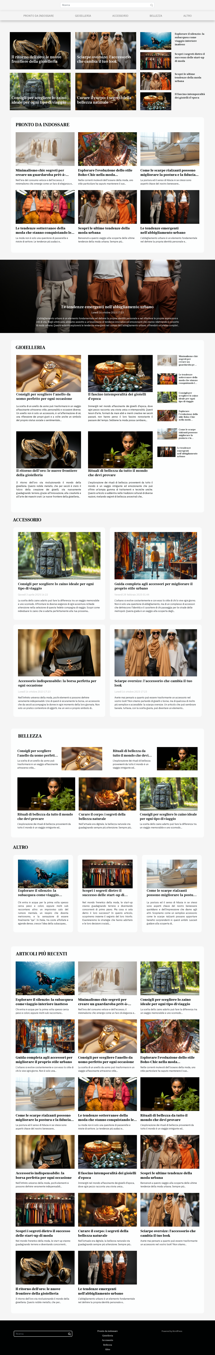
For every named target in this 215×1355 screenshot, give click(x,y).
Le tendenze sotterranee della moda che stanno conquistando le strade (43, 232)
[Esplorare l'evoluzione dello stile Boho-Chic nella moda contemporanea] (107, 148)
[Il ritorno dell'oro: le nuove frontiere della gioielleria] (48, 449)
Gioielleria (83, 15)
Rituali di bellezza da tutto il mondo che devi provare (118, 472)
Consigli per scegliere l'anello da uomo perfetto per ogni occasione (44, 396)
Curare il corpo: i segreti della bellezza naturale (104, 100)
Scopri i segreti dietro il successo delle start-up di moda (190, 57)
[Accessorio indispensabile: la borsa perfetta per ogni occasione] (59, 652)
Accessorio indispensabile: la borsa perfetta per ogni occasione (57, 683)
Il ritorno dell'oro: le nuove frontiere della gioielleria (36, 59)
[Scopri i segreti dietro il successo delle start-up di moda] (155, 60)
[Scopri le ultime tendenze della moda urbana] (155, 80)
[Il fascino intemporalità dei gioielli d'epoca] (155, 101)
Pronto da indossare (38, 15)
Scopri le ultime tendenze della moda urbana (188, 77)
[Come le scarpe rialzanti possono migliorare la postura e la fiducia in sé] (169, 148)
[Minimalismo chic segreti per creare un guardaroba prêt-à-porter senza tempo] (45, 148)
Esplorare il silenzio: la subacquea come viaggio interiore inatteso (189, 39)
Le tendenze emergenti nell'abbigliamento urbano (162, 230)
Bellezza (156, 15)
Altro (187, 15)
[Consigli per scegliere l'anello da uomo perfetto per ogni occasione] (48, 373)
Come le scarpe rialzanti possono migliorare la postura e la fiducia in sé (168, 175)
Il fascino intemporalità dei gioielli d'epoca (190, 95)
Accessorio (120, 15)
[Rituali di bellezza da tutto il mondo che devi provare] (120, 449)
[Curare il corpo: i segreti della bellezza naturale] (107, 793)
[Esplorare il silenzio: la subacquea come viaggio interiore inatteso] (155, 40)
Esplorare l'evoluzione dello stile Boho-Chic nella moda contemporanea (105, 175)
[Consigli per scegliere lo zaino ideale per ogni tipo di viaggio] (167, 397)
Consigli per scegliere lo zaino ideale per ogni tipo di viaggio (39, 100)
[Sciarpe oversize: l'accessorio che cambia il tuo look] (156, 652)
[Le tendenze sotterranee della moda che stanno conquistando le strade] (45, 206)
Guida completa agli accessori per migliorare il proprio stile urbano (154, 586)
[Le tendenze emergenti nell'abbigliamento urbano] (169, 206)
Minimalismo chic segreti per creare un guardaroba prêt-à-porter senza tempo (41, 175)
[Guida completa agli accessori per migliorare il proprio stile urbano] (156, 555)
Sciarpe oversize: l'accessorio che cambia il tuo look (104, 59)
